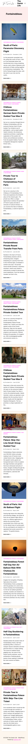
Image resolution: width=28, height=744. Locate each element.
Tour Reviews (20, 42)
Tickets (6, 689)
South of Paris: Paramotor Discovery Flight (13, 48)
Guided (18, 102)
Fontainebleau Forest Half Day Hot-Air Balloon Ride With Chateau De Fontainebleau (13, 567)
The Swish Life (8, 54)
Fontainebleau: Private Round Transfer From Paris (13, 245)
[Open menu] (25, 3)
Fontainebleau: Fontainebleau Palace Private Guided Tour (13, 309)
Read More (7, 78)
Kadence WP (17, 739)
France (14, 42)
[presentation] (14, 31)
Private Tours (7, 104)
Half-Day (19, 627)
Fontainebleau (7, 42)
